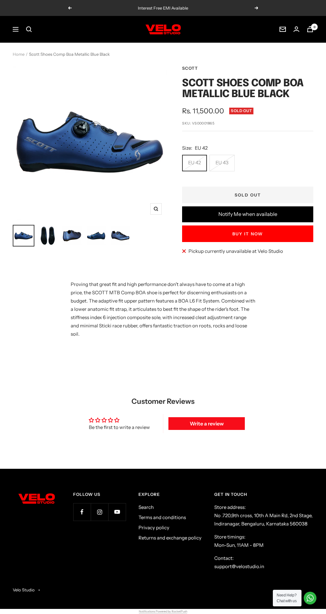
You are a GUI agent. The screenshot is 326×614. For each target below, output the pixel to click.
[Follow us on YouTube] (117, 512)
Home (19, 54)
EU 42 (194, 163)
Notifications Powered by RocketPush (163, 611)
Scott (190, 68)
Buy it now (247, 233)
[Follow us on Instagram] (99, 512)
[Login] (296, 29)
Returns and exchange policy (170, 538)
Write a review (207, 423)
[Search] (29, 29)
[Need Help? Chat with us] (310, 598)
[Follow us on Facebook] (82, 512)
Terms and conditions (162, 517)
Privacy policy (153, 528)
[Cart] (310, 29)
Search (146, 507)
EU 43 (222, 163)
